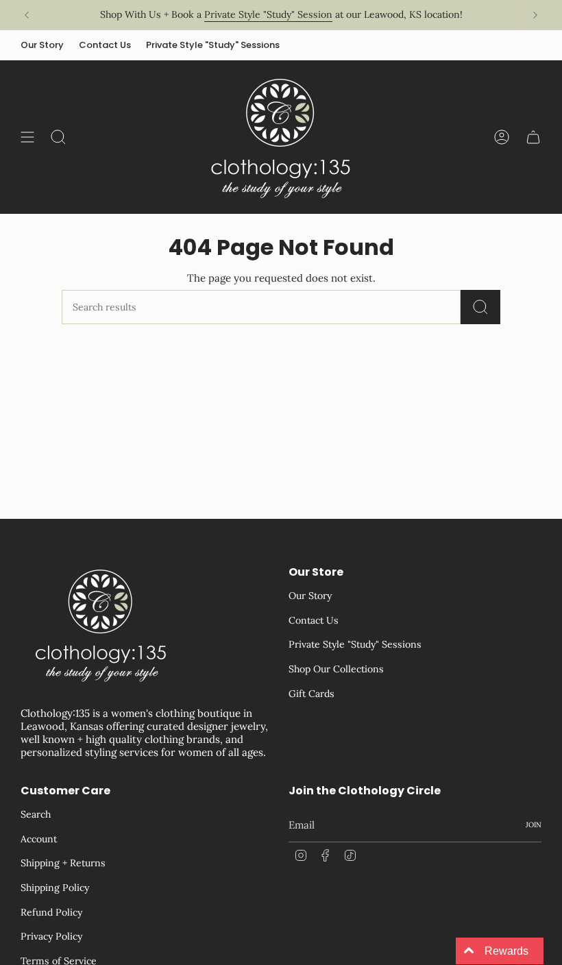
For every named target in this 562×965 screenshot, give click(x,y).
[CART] (533, 137)
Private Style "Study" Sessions (213, 44)
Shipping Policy (55, 887)
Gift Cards (311, 693)
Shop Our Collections (336, 669)
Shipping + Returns (63, 863)
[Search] (480, 307)
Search (36, 814)
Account (39, 839)
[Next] (535, 15)
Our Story (42, 44)
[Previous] (27, 15)
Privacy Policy (51, 936)
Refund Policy (51, 912)
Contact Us (105, 44)
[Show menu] (27, 137)
